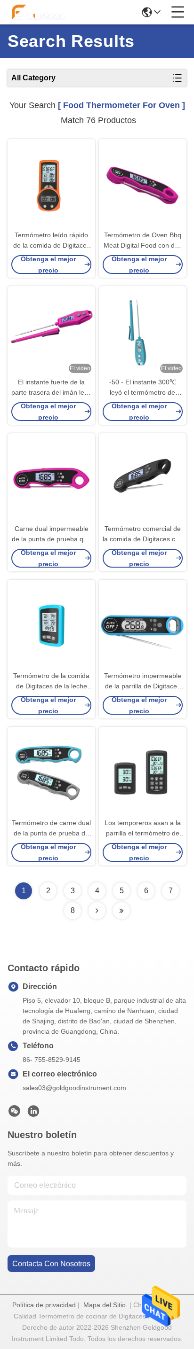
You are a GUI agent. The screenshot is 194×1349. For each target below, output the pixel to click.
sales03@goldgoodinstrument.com (74, 1088)
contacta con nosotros (51, 1264)
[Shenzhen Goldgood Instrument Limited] (39, 12)
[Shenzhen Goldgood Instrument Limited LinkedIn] (33, 1113)
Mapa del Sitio (104, 1305)
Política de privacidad (44, 1305)
